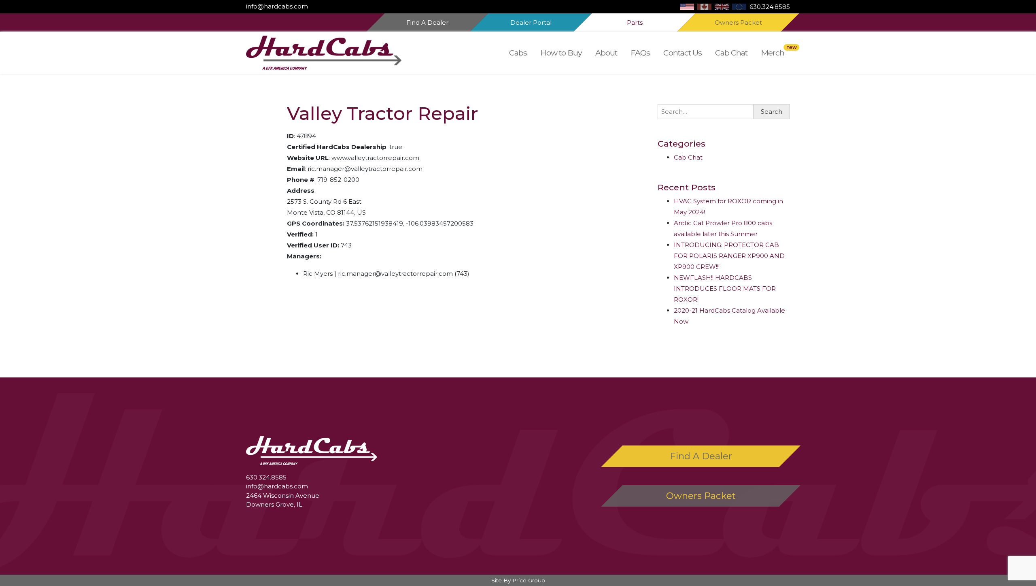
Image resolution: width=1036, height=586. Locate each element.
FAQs (640, 53)
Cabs (518, 53)
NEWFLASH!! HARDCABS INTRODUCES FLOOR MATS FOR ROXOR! (725, 288)
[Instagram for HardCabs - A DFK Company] (312, 6)
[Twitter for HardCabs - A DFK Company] (316, 6)
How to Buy (561, 53)
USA (687, 7)
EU (739, 7)
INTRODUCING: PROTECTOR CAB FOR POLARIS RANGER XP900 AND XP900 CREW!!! (729, 256)
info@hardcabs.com (277, 6)
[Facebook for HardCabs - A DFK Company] (309, 6)
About (606, 53)
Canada (704, 7)
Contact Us (682, 53)
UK (722, 7)
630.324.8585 (769, 7)
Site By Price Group (518, 580)
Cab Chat (731, 53)
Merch (772, 53)
